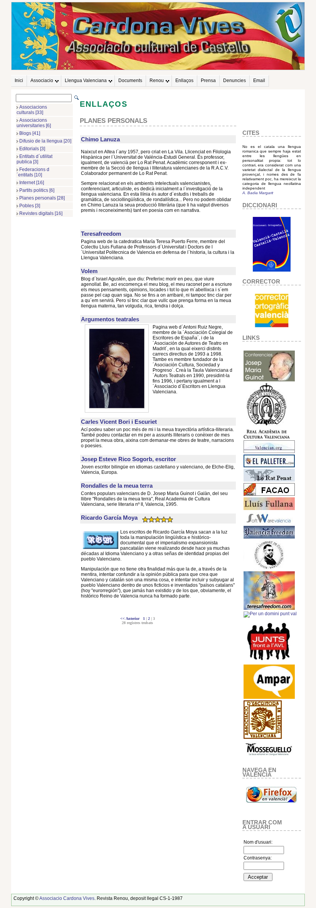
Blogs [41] (29, 133)
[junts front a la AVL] (269, 661)
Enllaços (184, 80)
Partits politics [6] (36, 190)
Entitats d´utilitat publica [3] (34, 159)
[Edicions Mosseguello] (269, 757)
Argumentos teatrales (110, 319)
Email (259, 80)
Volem (89, 271)
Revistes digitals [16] (40, 213)
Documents (130, 80)
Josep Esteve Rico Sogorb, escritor (128, 459)
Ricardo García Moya (109, 517)
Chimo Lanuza (100, 139)
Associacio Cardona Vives (66, 898)
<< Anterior (131, 618)
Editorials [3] (32, 148)
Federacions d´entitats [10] (33, 172)
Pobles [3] (29, 205)
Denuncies (234, 80)
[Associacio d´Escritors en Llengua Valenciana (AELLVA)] (263, 737)
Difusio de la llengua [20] (45, 141)
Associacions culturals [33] (32, 109)
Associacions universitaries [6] (34, 122)
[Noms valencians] (269, 697)
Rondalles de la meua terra (117, 485)
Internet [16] (31, 182)
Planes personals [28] (42, 198)
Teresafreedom (101, 233)
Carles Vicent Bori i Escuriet (119, 421)
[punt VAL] (270, 613)
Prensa (208, 80)
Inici (19, 80)
